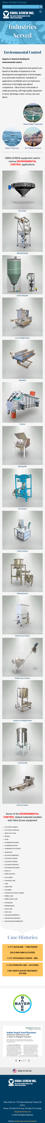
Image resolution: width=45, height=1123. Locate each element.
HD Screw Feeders (22, 805)
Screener (22, 424)
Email (30, 1120)
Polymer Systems (22, 551)
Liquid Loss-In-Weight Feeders (22, 721)
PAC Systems (22, 509)
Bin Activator (22, 211)
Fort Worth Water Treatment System (22, 972)
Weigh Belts (22, 380)
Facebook (24, 1116)
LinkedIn (36, 1116)
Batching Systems (22, 593)
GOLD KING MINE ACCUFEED (22, 952)
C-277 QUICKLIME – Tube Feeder (22, 947)
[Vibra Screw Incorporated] (18, 17)
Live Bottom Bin (22, 763)
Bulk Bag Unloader (22, 253)
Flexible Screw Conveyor (22, 678)
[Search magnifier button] (41, 7)
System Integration (22, 296)
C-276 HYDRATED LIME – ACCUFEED (23, 965)
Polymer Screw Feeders (22, 636)
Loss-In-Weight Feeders (22, 338)
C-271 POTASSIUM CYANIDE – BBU (22, 958)
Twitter (12, 1116)
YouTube (19, 1120)
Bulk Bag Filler (22, 466)
